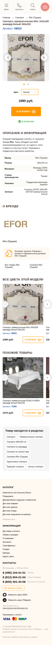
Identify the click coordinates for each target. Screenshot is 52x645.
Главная (7, 17)
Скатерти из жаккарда (17, 447)
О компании (8, 538)
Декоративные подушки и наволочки (19, 500)
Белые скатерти (35, 466)
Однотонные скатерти (17, 461)
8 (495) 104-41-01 (14, 572)
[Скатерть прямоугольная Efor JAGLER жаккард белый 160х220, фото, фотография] (26, 57)
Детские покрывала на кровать (17, 514)
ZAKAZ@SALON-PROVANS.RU (15, 608)
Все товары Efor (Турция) (12, 266)
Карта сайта (8, 556)
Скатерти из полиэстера (18, 452)
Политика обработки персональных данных (20, 637)
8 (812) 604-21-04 (14, 577)
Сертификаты (9, 545)
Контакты (7, 542)
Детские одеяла (10, 507)
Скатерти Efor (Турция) (36, 266)
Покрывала (8, 496)
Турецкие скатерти (15, 466)
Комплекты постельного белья (17, 492)
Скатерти (19, 17)
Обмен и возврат (10, 535)
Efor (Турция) (35, 17)
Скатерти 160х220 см (16, 442)
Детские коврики (10, 503)
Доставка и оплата (11, 531)
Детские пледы (10, 511)
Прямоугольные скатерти (31, 437)
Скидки (6, 549)
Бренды (6, 553)
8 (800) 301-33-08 (14, 581)
